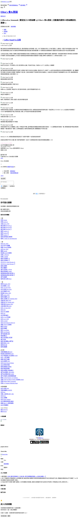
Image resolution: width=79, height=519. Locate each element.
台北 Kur (3, 392)
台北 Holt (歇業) (5, 311)
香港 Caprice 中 (5, 233)
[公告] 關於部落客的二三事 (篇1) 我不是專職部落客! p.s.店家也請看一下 (26, 476)
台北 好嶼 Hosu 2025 (6, 289)
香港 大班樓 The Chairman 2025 (9, 298)
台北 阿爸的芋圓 (5, 364)
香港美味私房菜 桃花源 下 (8, 275)
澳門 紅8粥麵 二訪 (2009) (7, 372)
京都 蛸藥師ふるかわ (6, 390)
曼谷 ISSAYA (4, 409)
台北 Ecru (3, 395)
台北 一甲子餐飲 (5, 357)
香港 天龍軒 (4, 266)
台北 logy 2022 (4, 249)
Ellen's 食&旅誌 (9, 12)
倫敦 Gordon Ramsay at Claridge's (9, 377)
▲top (2, 175)
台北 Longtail (4, 321)
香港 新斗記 (4, 345)
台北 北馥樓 (4, 397)
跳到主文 (3, 16)
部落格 (5, 31)
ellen (2, 158)
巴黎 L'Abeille (4, 256)
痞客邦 (9, 166)
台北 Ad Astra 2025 (6, 287)
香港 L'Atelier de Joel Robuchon (9, 238)
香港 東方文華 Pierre (6, 278)
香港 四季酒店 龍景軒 (6, 236)
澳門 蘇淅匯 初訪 (5, 333)
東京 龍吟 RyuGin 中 (6, 227)
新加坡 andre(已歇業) (6, 253)
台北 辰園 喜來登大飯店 (7, 401)
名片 (5, 33)
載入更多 (3, 178)
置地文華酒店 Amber (6, 271)
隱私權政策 (48, 497)
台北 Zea (3, 313)
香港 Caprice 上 (5, 231)
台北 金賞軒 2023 (5, 361)
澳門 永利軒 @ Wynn (6, 269)
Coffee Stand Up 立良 (12, 40)
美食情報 (13, 26)
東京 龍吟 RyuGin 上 (6, 225)
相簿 (5, 29)
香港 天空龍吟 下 (5, 260)
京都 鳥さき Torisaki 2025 (7, 302)
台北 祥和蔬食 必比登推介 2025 (9, 355)
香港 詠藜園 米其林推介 (7, 370)
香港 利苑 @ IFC (5, 343)
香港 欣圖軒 (4, 328)
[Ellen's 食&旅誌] (1, 421)
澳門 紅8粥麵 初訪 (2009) (7, 374)
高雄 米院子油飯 (5, 359)
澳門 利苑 (3, 339)
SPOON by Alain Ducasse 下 (8, 264)
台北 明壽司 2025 (5, 291)
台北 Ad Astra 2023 (6, 308)
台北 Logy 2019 (5, 319)
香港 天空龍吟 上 (5, 258)
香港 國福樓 (4, 346)
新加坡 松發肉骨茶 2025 (7, 353)
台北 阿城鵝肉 (4, 405)
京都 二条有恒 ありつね (7, 394)
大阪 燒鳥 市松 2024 (6, 306)
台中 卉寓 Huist (5, 388)
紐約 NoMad (4, 326)
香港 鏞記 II (4, 335)
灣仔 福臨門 (4, 267)
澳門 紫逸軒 (4, 277)
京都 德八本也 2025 (6, 300)
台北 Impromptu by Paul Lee (8, 322)
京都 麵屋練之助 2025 (6, 352)
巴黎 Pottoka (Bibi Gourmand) (8, 381)
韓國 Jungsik (4, 251)
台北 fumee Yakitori (5, 399)
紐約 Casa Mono (5, 330)
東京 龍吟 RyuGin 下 (6, 229)
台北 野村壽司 (4, 315)
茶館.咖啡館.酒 (14, 173)
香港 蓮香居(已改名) (6, 366)
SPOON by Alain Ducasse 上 (8, 262)
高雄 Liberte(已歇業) (6, 247)
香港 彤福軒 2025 (5, 296)
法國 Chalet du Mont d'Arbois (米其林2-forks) (12, 379)
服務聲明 (54, 497)
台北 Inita (3, 309)
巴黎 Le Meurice (5, 254)
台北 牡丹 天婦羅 (5, 245)
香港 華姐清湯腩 (5, 368)
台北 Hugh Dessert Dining (7, 363)
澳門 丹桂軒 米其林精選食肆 (8, 376)
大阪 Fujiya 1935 (5, 223)
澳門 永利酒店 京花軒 (6, 337)
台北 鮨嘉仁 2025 (5, 285)
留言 (12, 166)
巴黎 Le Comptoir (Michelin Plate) (9, 383)
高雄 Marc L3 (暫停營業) (7, 403)
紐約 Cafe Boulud (5, 332)
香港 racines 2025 (5, 295)
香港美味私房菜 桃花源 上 (8, 273)
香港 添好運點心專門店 (7, 341)
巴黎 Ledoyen (4, 222)
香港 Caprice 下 (5, 235)
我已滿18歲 (3, 516)
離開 (9, 516)
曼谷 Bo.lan (4, 411)
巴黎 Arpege (4, 220)
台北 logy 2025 (4, 243)
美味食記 (12, 171)
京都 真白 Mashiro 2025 (7, 304)
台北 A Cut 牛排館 (5, 317)
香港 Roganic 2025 (5, 284)
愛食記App (40, 437)
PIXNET (28, 497)
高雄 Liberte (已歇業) (6, 324)
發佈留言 (3, 188)
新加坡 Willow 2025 (6, 293)
